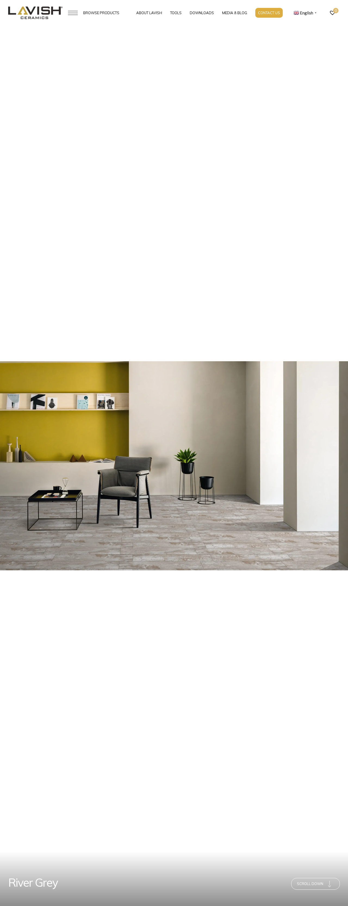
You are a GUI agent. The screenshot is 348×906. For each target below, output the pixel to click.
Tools (176, 13)
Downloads (202, 13)
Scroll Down (310, 883)
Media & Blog (234, 13)
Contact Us (269, 13)
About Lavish (149, 13)
